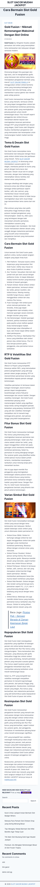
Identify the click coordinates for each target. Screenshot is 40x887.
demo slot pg (7, 872)
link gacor (5, 867)
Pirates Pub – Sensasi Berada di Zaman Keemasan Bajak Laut (20, 619)
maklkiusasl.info (10, 780)
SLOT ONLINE (8, 23)
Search (4, 797)
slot (3, 862)
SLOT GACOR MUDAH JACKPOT (23, 884)
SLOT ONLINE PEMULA (19, 82)
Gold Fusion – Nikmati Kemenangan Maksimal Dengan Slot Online (19, 30)
